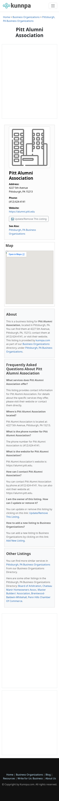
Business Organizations (26, 17)
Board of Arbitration (29, 586)
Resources (9, 778)
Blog (48, 774)
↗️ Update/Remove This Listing (29, 219)
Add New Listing (15, 540)
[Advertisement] (29, 81)
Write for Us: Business (30, 778)
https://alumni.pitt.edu (22, 211)
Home (6, 17)
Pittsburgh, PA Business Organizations (28, 564)
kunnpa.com (43, 340)
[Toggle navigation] (53, 6)
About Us (50, 778)
